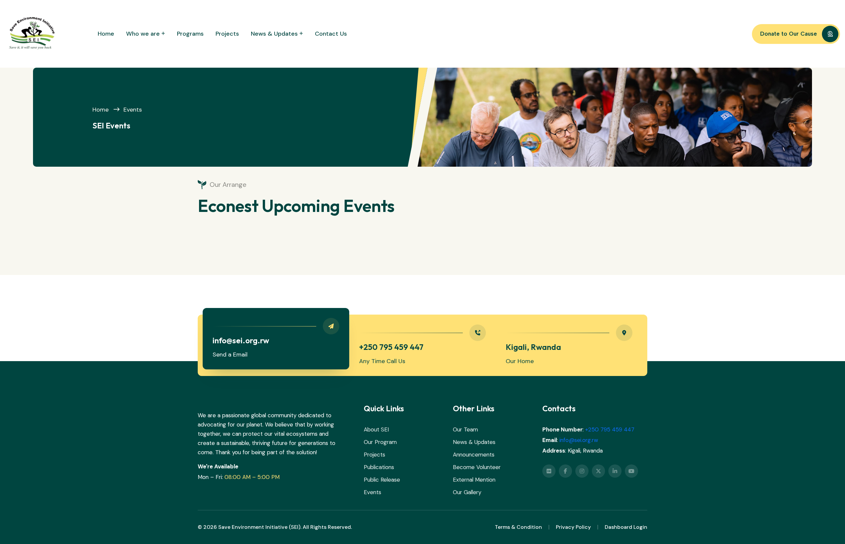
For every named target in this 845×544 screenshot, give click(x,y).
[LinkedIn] (615, 471)
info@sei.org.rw (578, 440)
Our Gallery (467, 492)
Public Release (382, 479)
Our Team (465, 429)
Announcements (473, 454)
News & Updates (274, 34)
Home (106, 34)
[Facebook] (565, 471)
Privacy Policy (573, 527)
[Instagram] (582, 471)
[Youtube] (631, 471)
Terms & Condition (518, 527)
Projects (227, 34)
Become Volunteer (477, 467)
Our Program (380, 442)
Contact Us (331, 34)
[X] (598, 471)
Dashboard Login (626, 527)
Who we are (143, 34)
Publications (379, 467)
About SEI (376, 429)
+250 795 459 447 (609, 429)
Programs (190, 34)
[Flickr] (549, 471)
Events (132, 110)
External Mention (474, 479)
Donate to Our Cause (788, 33)
